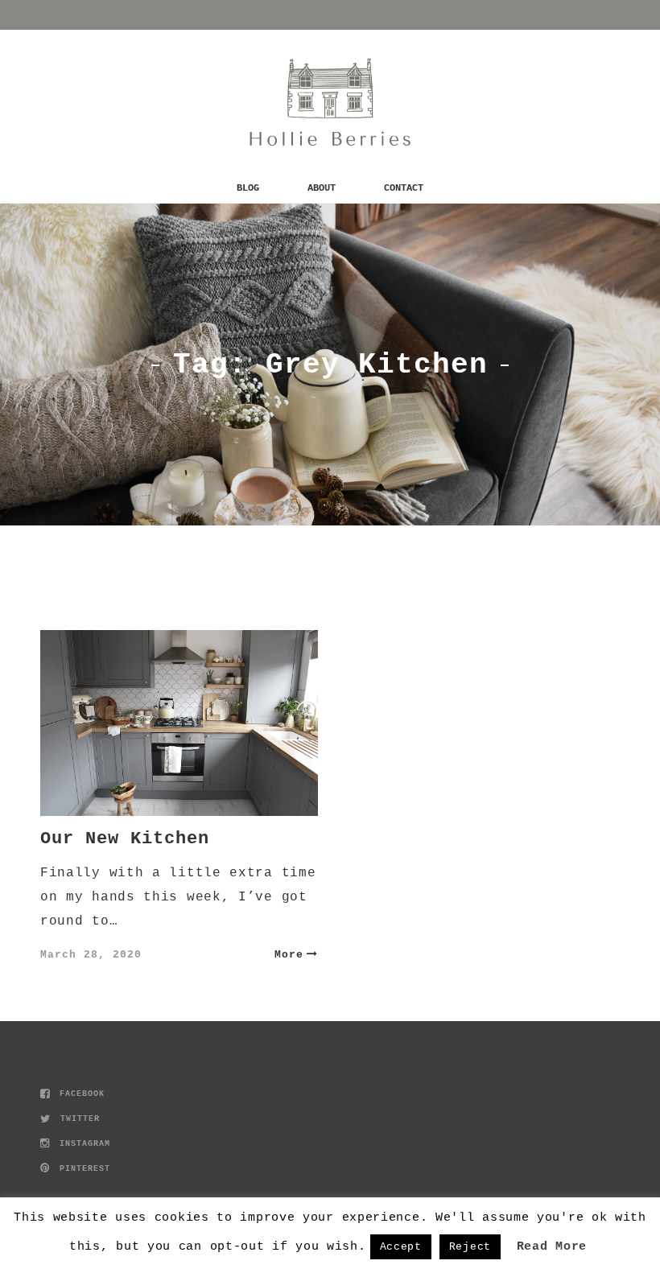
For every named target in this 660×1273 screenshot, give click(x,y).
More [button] (288, 955)
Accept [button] (401, 1247)
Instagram (82, 1143)
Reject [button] (470, 1247)
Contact (403, 188)
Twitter (77, 1118)
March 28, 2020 (91, 955)
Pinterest (82, 1168)
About (321, 188)
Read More (552, 1247)
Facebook (79, 1094)
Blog (248, 188)
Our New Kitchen (124, 839)
